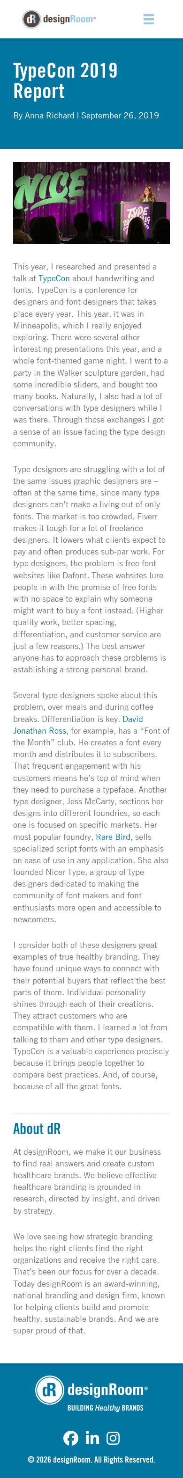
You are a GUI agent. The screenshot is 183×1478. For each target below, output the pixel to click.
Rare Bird (113, 836)
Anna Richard (50, 115)
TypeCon (54, 278)
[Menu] (148, 19)
